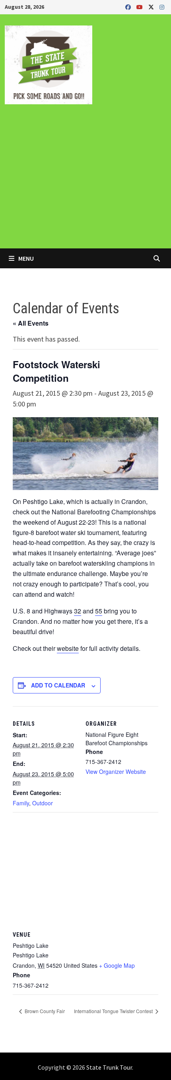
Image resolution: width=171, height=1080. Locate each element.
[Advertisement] (85, 181)
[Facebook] (128, 6)
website (68, 648)
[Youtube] (140, 6)
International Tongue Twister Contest (114, 1011)
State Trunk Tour (109, 1067)
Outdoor (42, 803)
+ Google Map (117, 965)
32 (77, 610)
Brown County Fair (44, 1011)
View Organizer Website (116, 771)
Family (21, 803)
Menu (25, 258)
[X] (151, 6)
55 (98, 610)
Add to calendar (58, 685)
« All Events (31, 323)
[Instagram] (161, 6)
